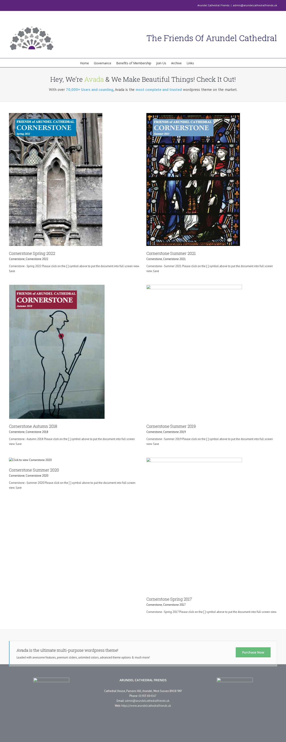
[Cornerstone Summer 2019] (194, 287)
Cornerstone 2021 (174, 259)
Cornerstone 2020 (37, 476)
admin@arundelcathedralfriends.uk (255, 5)
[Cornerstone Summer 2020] (30, 460)
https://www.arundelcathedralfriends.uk (146, 706)
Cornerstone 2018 (37, 432)
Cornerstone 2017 (174, 605)
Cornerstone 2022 (37, 259)
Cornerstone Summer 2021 (171, 253)
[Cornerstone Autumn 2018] (57, 287)
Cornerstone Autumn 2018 (33, 426)
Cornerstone (17, 259)
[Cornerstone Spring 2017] (194, 460)
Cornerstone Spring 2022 (32, 253)
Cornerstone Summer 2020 (34, 470)
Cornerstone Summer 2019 (171, 426)
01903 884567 (147, 696)
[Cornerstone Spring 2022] (55, 115)
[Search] (200, 62)
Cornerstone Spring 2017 (169, 599)
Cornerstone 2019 (174, 432)
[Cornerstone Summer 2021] (193, 115)
